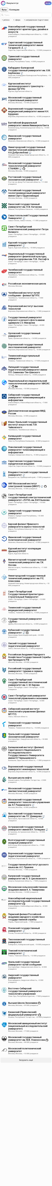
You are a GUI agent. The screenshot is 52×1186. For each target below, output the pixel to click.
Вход (48, 3)
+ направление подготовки (36, 20)
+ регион (6, 20)
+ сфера (16, 20)
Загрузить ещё (26, 1060)
